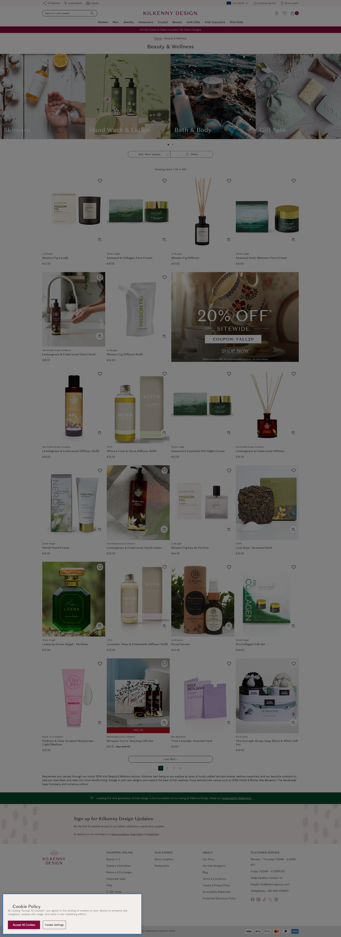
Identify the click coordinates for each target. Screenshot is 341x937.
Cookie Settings (54, 925)
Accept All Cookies (24, 925)
